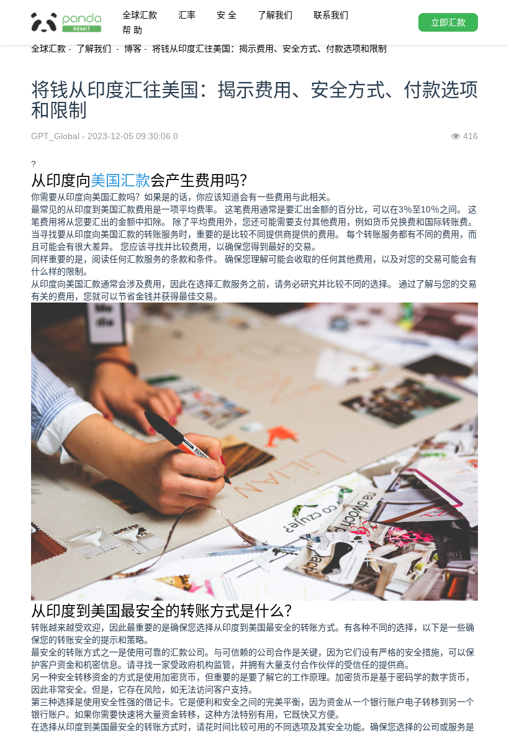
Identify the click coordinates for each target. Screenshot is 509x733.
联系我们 (330, 15)
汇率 (187, 15)
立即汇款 (448, 22)
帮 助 (132, 30)
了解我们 (275, 15)
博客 (133, 48)
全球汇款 (139, 15)
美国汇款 (120, 180)
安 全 (226, 15)
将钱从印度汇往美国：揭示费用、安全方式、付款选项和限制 (269, 48)
